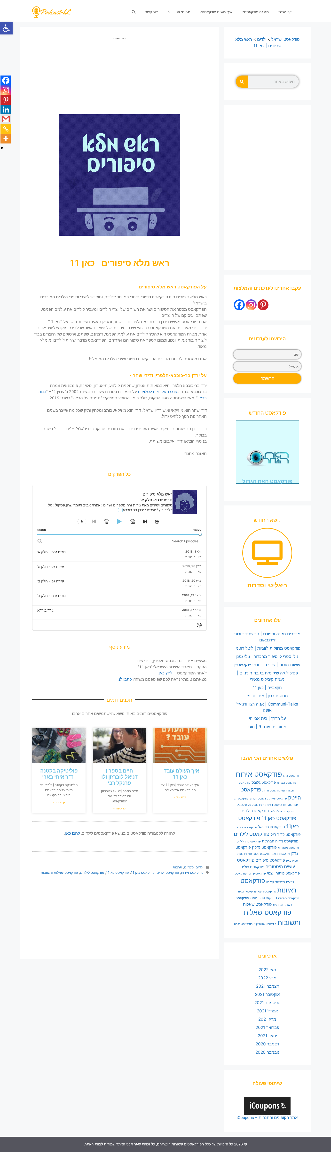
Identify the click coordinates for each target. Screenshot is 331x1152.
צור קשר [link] (151, 12)
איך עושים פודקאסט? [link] (216, 12)
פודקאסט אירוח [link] (192, 872)
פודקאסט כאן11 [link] (117, 872)
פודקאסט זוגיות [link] (278, 798)
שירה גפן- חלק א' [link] (50, 566)
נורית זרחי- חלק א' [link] (51, 552)
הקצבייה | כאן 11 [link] (267, 687)
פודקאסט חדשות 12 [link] (274, 805)
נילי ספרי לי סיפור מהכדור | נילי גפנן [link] (267, 656)
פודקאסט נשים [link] (281, 854)
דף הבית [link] (285, 12)
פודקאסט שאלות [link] (257, 904)
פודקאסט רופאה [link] (247, 891)
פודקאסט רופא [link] (267, 891)
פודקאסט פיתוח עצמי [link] (283, 873)
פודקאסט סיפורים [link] (270, 860)
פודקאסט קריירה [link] (275, 882)
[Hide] (2, 148)
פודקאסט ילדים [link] (168, 872)
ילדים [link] (200, 867)
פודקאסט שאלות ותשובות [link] (59, 872)
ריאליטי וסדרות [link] (267, 585)
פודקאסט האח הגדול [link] (267, 481)
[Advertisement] (119, 74)
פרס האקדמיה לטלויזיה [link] (157, 391)
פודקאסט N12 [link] (291, 775)
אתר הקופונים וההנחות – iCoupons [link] (267, 1117)
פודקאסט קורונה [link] (257, 873)
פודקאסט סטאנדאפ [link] (259, 854)
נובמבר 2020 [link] (267, 1052)
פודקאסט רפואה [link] (263, 898)
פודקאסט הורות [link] (271, 790)
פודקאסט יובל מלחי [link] (282, 811)
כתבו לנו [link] (125, 679)
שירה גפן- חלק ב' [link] (50, 581)
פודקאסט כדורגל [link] (271, 827)
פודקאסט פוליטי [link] (252, 867)
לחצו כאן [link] (72, 833)
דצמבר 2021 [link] (267, 986)
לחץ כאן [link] (166, 673)
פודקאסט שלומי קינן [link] (265, 924)
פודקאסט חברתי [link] (259, 798)
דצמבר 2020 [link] (267, 1044)
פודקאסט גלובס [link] (264, 782)
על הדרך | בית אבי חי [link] (267, 718)
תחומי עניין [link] (181, 12)
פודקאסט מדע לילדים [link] (248, 841)
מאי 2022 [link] (267, 969)
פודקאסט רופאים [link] (288, 898)
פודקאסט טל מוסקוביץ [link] (249, 805)
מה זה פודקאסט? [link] (255, 12)
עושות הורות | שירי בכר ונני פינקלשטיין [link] (267, 664)
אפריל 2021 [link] (267, 1011)
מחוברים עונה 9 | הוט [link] (267, 726)
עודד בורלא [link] (46, 610)
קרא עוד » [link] (180, 797)
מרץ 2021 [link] (267, 1019)
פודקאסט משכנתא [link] (288, 847)
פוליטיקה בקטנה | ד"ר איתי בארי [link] (59, 774)
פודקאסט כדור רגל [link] (286, 834)
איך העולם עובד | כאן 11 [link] (180, 774)
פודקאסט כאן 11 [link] (143, 872)
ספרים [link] (189, 867)
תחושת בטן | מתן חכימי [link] (267, 695)
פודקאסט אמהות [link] (286, 782)
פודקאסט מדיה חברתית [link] (280, 841)
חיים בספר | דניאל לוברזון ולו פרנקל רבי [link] (119, 777)
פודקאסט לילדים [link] (92, 872)
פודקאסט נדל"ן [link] (264, 847)
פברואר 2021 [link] (267, 1027)
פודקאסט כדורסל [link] (246, 827)
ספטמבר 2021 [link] (267, 1002)
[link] (6, 28)
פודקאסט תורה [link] (243, 924)
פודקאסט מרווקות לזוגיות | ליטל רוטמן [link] (267, 648)
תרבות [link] (177, 867)
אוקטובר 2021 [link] (267, 994)
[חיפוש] (242, 82)
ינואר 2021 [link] (267, 1035)
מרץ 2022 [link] (267, 977)
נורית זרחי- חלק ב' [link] (51, 595)
